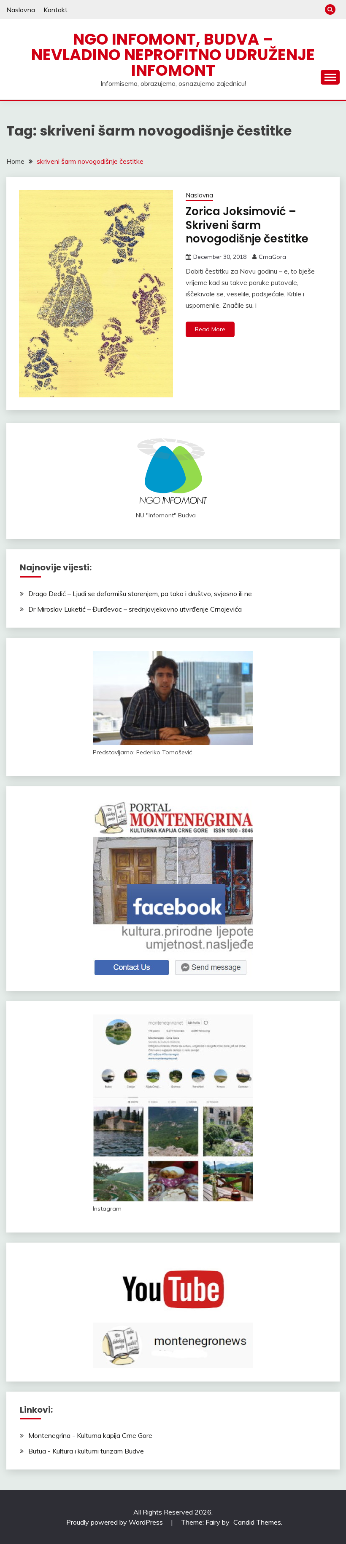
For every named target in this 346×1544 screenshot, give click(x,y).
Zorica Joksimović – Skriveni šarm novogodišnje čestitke (247, 225)
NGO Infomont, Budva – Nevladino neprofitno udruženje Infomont (173, 54)
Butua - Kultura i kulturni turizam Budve (86, 1451)
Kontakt (55, 9)
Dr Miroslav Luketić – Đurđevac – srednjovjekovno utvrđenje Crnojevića (135, 609)
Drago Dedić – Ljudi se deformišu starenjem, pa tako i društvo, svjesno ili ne (140, 593)
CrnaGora (272, 257)
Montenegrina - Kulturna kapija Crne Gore (90, 1435)
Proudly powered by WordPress (115, 1522)
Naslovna (20, 9)
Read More (210, 329)
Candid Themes (257, 1522)
